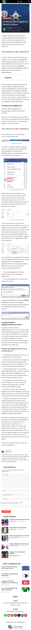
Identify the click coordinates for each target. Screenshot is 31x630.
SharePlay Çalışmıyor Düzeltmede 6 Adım (19, 519)
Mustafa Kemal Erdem (14, 537)
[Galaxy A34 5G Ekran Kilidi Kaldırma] (5, 530)
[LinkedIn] (25, 452)
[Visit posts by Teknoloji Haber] (4, 29)
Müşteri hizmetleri (18, 627)
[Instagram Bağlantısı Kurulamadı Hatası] (5, 546)
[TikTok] (23, 452)
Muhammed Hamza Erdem (14, 555)
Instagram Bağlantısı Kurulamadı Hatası (19, 544)
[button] (18, 1)
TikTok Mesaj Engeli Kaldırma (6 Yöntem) (19, 535)
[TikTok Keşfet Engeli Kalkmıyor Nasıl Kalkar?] (25, 575)
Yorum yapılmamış (10, 29)
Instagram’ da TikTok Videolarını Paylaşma (17, 552)
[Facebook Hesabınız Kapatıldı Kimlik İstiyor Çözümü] (25, 568)
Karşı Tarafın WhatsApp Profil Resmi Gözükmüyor (9, 589)
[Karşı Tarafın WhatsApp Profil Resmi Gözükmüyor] (25, 589)
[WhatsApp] (27, 452)
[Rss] (28, 452)
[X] (19, 452)
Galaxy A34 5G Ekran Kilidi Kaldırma (18, 527)
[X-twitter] (18, 615)
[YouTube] (21, 452)
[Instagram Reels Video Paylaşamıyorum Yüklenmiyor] (25, 582)
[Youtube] (25, 615)
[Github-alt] (12, 615)
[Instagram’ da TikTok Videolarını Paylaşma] (5, 554)
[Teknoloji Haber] (4, 1)
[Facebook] (17, 452)
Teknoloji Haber (9, 27)
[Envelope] (8, 615)
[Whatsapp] (5, 615)
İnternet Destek (7, 18)
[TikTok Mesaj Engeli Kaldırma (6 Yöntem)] (5, 538)
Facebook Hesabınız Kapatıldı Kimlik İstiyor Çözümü (9, 567)
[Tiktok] (15, 615)
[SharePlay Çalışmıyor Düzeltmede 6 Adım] (5, 522)
